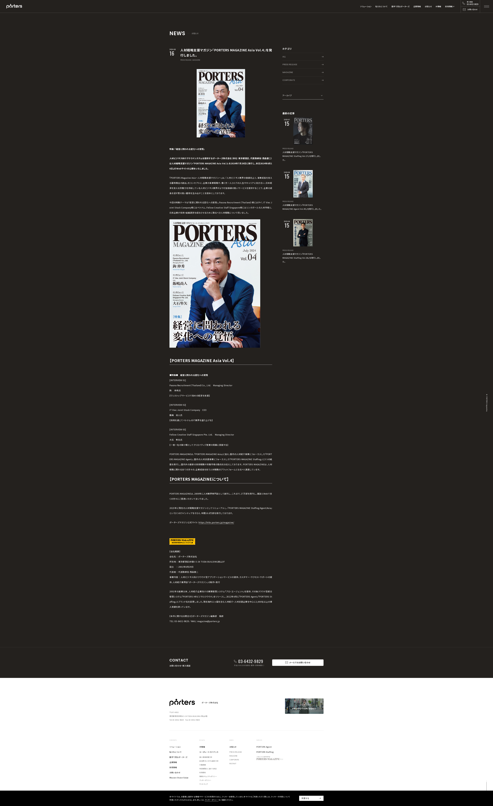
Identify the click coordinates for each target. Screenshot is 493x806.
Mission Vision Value (178, 777)
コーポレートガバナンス (209, 752)
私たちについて (381, 6)
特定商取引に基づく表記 (208, 768)
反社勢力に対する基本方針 (209, 761)
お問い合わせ (174, 772)
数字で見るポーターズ (401, 6)
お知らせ (428, 6)
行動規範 (202, 765)
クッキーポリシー (205, 780)
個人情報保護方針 (205, 757)
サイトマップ (203, 784)
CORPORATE (288, 80)
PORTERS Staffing (265, 752)
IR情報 (438, 6)
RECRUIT (232, 763)
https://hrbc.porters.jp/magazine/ (216, 522)
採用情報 (449, 6)
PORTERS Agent (264, 747)
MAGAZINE (196, 60)
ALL (284, 56)
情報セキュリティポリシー (208, 776)
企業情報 (417, 6)
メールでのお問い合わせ (299, 662)
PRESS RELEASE (185, 60)
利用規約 (202, 772)
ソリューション (366, 6)
